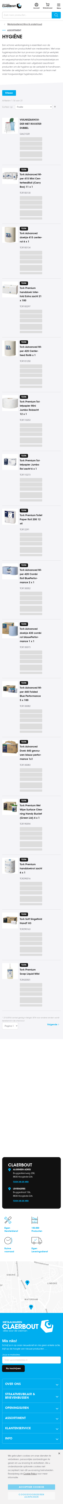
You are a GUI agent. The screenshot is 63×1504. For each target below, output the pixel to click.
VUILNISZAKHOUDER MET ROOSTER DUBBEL (30, 124)
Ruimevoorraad (9, 1250)
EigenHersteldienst (11, 1229)
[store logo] (11, 6)
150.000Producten (37, 1229)
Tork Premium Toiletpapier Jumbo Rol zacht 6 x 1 (30, 464)
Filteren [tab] (9, 93)
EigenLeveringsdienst (40, 1250)
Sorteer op (7, 107)
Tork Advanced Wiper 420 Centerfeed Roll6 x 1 (30, 351)
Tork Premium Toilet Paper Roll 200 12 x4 (31, 519)
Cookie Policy (30, 1473)
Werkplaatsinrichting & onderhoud (24, 24)
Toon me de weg (21, 1182)
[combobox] (31, 15)
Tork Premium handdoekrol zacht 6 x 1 (31, 868)
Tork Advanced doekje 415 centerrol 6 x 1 (31, 237)
